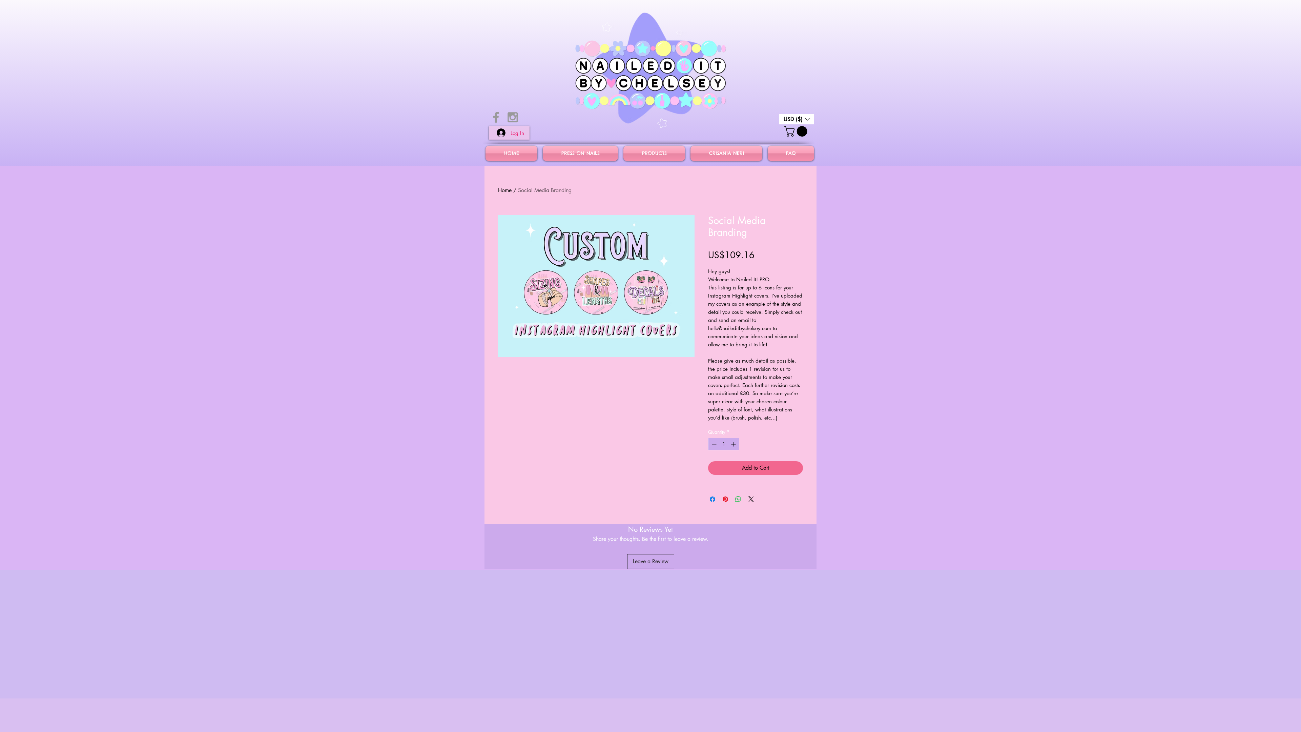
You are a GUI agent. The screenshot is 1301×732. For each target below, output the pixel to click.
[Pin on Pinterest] (725, 499)
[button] (796, 119)
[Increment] (734, 444)
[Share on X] (751, 499)
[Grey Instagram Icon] (512, 117)
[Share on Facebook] (712, 499)
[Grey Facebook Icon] (496, 117)
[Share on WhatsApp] (738, 499)
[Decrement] (713, 444)
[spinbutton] (724, 444)
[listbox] (796, 119)
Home (505, 190)
